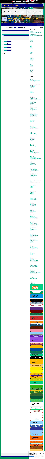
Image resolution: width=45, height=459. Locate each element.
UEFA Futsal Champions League (33, 258)
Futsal (31, 162)
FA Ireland (6, 23)
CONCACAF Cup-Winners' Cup (33, 113)
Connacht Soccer (32, 121)
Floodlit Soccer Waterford (32, 156)
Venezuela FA (31, 276)
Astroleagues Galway (32, 86)
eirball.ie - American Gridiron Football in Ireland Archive (36, 300)
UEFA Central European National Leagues (34, 251)
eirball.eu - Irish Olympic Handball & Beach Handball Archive (36, 426)
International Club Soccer (32, 174)
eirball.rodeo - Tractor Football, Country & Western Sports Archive (36, 450)
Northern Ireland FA (23, 23)
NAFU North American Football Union (34, 217)
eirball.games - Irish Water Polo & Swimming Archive (36, 368)
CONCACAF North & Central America (34, 114)
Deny (36, 456)
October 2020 (31, 60)
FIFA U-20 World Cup (32, 150)
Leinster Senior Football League (33, 199)
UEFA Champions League (32, 252)
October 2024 (31, 40)
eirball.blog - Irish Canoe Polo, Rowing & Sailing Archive (36, 371)
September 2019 (32, 69)
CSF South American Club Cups (33, 127)
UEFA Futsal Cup (32, 259)
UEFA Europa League (32, 253)
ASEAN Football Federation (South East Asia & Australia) (35, 84)
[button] (43, 451)
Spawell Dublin (31, 245)
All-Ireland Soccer (32, 79)
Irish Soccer (31, 186)
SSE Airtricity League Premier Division (34, 247)
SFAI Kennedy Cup (32, 242)
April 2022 (31, 47)
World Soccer (31, 282)
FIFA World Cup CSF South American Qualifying (34, 152)
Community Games (32, 110)
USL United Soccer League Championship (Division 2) (35, 272)
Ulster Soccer (31, 264)
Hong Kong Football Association (33, 168)
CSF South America (32, 125)
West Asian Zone (32, 277)
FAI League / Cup (32, 143)
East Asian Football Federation (33, 133)
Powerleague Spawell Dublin (33, 234)
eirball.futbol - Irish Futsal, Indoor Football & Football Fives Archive (36, 349)
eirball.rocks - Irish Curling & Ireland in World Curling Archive (36, 419)
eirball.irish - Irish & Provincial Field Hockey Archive (36, 327)
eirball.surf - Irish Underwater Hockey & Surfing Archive (36, 442)
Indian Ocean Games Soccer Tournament (34, 170)
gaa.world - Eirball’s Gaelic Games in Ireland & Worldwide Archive (36, 386)
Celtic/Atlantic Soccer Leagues (33, 102)
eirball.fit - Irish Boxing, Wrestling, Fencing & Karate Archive (36, 411)
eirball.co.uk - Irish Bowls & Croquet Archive (36, 355)
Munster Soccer (31, 215)
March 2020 (31, 65)
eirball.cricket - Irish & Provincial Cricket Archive (36, 325)
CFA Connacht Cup (32, 103)
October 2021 (31, 52)
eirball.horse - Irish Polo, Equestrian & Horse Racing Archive (36, 374)
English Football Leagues (32, 137)
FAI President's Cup (32, 144)
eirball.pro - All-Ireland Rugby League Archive (36, 344)
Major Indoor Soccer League (33, 205)
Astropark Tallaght (32, 87)
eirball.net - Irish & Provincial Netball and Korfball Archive (36, 330)
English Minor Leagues (32, 138)
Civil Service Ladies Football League (33, 107)
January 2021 (31, 57)
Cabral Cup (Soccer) (32, 92)
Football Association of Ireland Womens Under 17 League (35, 158)
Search (30, 26)
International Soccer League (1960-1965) (34, 177)
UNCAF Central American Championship (34, 266)
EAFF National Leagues (32, 132)
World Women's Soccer (32, 283)
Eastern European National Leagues (33, 134)
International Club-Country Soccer (33, 175)
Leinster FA (17, 23)
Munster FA (20, 23)
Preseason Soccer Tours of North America (34, 235)
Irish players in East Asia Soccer (33, 185)
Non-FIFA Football (32, 222)
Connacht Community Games (33, 119)
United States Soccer (32, 271)
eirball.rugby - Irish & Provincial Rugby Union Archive (36, 322)
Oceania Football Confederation (33, 229)
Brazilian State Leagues (32, 91)
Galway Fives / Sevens (32, 163)
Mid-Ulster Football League (33, 211)
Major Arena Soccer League (33, 204)
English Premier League (32, 139)
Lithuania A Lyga (31, 203)
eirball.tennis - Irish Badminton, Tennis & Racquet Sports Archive (36, 352)
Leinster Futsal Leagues (32, 197)
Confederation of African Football (33, 116)
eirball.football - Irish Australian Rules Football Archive (36, 347)
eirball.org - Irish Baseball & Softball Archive (36, 303)
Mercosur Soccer (32, 210)
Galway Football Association (33, 164)
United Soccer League (32, 270)
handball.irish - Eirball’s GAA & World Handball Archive (36, 389)
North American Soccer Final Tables (33, 223)
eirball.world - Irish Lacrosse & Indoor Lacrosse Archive (36, 311)
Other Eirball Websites (34, 23)
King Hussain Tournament (32, 191)
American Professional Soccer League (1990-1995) (35, 80)
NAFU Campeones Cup (32, 216)
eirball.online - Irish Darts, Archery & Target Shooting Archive (36, 416)
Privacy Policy (38, 457)
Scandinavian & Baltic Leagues (33, 239)
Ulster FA (26, 23)
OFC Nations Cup (32, 230)
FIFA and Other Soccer (30, 23)
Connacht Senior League (32, 120)
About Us (8, 23)
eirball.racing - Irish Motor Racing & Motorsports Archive (36, 379)
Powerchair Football (32, 233)
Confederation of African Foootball (33, 115)
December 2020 (31, 58)
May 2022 (31, 46)
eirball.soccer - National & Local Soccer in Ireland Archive (36, 336)
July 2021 (31, 53)
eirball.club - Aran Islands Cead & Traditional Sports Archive (36, 400)
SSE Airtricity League (32, 246)
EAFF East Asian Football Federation (33, 131)
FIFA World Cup (31, 151)
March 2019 (31, 72)
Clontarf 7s (31, 108)
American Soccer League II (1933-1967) (34, 81)
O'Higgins (31, 228)
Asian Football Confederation (33, 85)
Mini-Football (31, 212)
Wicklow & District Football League (33, 278)
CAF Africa (31, 93)
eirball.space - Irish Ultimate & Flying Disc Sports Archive (36, 445)
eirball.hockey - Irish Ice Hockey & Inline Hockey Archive (36, 306)
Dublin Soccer (14, 23)
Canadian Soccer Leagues (32, 96)
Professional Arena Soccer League (33, 236)
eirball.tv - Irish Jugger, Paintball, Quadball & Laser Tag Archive (36, 448)
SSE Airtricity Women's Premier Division (34, 248)
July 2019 (31, 71)
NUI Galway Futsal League (32, 227)
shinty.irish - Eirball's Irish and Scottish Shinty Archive (36, 428)
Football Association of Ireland (33, 157)
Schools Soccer (31, 241)
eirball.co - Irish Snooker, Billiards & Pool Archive (36, 358)
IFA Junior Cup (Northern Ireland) (33, 169)
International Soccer (32, 176)
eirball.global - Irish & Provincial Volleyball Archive (36, 314)
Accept (31, 456)
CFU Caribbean (31, 104)
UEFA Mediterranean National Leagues (34, 260)
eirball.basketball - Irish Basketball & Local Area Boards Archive (36, 308)
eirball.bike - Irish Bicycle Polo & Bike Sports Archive (36, 377)
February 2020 (31, 66)
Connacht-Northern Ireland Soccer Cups (34, 122)
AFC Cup (31, 78)
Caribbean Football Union (32, 97)
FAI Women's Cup (32, 145)
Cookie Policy (35, 457)
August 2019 (31, 70)
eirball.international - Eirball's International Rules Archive (36, 397)
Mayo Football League (32, 209)
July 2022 (31, 45)
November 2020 (31, 59)
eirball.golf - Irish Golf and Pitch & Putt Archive (36, 333)
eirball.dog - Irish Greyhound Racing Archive (36, 366)
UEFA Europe (31, 254)
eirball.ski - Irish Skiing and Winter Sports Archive (36, 414)
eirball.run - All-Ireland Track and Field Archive (36, 408)
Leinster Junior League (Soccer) (33, 198)
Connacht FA (11, 23)
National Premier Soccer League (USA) (34, 218)
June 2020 (31, 63)
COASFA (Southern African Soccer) (33, 109)
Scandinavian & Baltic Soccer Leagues (34, 240)
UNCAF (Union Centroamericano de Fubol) (34, 265)
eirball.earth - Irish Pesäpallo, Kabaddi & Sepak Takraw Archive (36, 434)
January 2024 (31, 41)
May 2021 (31, 54)
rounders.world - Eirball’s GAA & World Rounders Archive (36, 392)
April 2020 (31, 64)
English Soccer (31, 140)
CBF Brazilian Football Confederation (33, 98)
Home (2, 23)
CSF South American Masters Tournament (34, 128)
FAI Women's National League (33, 146)
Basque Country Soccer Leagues (33, 90)
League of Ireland (32, 192)
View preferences (41, 456)
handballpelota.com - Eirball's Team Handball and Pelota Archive (36, 431)
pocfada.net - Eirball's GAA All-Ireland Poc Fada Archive (36, 394)
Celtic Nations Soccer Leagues (33, 101)
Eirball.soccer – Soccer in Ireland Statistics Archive (23, 20)
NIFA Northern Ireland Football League (34, 221)
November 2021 (31, 51)
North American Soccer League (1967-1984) (34, 224)
